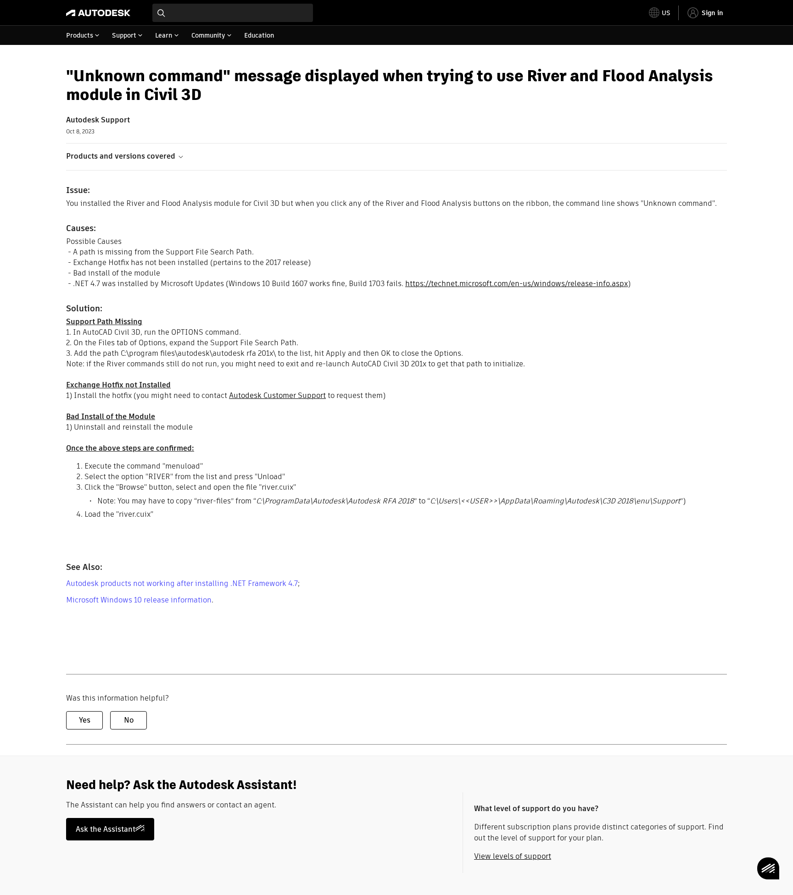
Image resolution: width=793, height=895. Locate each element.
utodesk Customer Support (280, 395)
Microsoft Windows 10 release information (139, 600)
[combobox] (232, 13)
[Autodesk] (98, 13)
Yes (84, 720)
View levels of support (512, 856)
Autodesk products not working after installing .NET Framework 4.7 (182, 583)
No (129, 720)
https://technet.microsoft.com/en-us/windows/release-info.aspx (516, 283)
